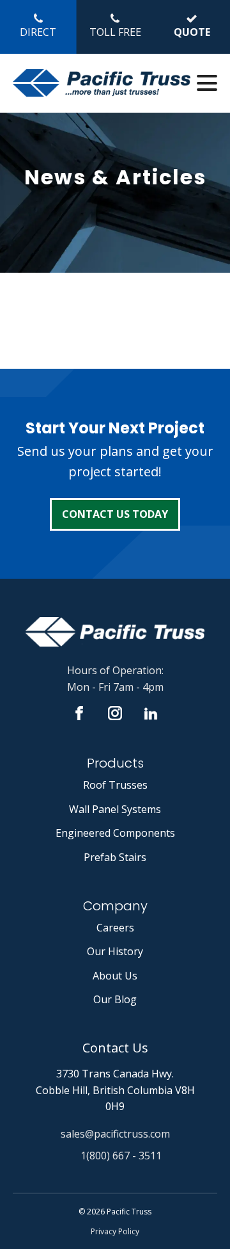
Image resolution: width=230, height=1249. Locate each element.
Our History (115, 951)
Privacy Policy (115, 1231)
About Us (115, 976)
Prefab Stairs (115, 857)
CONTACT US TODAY (115, 514)
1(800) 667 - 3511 (121, 1155)
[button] (38, 27)
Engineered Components (115, 833)
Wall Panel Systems (115, 809)
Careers (115, 928)
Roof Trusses (115, 785)
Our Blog (115, 999)
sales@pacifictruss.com (115, 1134)
